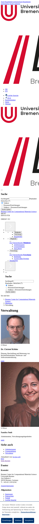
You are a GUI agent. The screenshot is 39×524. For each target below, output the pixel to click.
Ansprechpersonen (7, 486)
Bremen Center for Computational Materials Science (19, 211)
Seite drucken (5, 461)
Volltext (6, 203)
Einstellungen (6, 520)
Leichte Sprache (10, 500)
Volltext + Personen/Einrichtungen (15, 207)
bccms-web (16, 457)
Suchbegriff (5, 199)
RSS (2, 459)
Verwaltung (9, 453)
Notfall (7, 498)
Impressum (9, 494)
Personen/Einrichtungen (11, 205)
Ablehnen (18, 520)
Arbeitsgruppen (10, 449)
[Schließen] (10, 241)
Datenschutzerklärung (28, 512)
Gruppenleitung (10, 451)
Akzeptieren (29, 520)
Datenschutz (9, 496)
